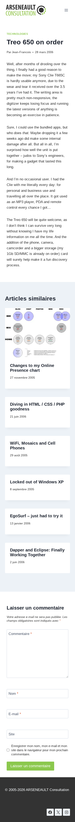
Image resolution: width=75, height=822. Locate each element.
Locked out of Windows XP (37, 482)
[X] (58, 812)
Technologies (17, 33)
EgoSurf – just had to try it (36, 516)
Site (12, 734)
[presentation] (37, 333)
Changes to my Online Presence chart (32, 368)
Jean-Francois (21, 52)
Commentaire (20, 634)
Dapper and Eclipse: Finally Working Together (37, 552)
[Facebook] (50, 812)
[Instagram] (66, 812)
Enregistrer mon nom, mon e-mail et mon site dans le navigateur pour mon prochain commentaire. (39, 750)
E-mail (15, 714)
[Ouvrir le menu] (66, 10)
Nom (13, 694)
